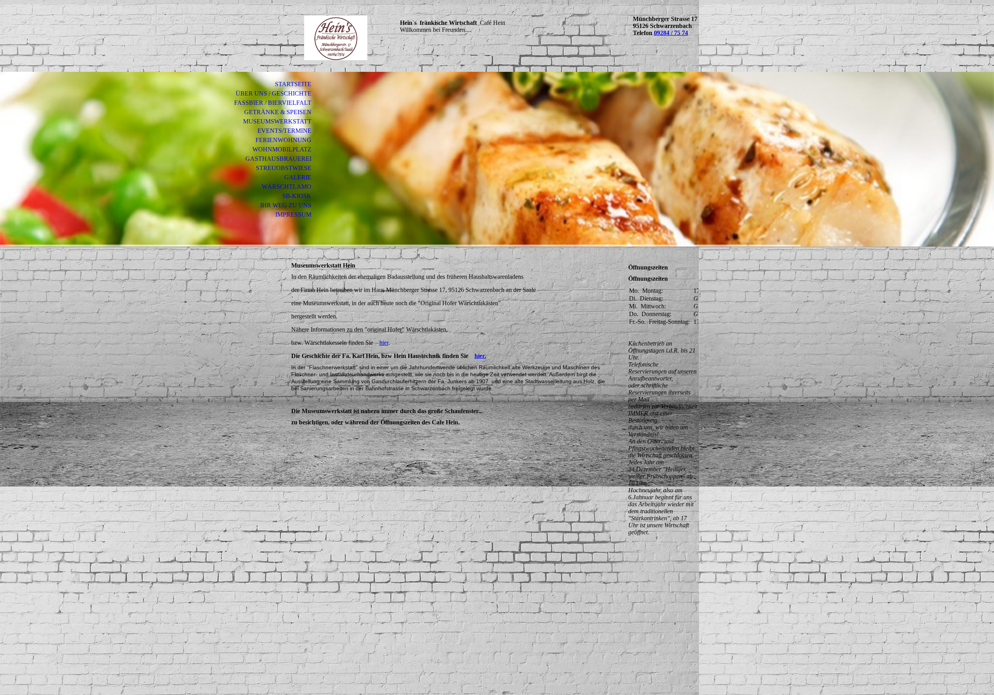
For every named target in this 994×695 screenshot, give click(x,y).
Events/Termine (284, 130)
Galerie (297, 177)
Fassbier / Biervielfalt (272, 102)
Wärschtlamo (286, 186)
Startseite (293, 84)
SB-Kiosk (296, 196)
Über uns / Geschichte (273, 93)
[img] (335, 38)
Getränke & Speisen (277, 112)
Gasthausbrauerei (278, 158)
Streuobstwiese (283, 168)
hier (383, 342)
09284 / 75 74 (671, 33)
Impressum (293, 214)
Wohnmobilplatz (281, 149)
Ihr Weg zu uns (285, 205)
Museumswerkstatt (277, 121)
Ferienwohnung (283, 140)
